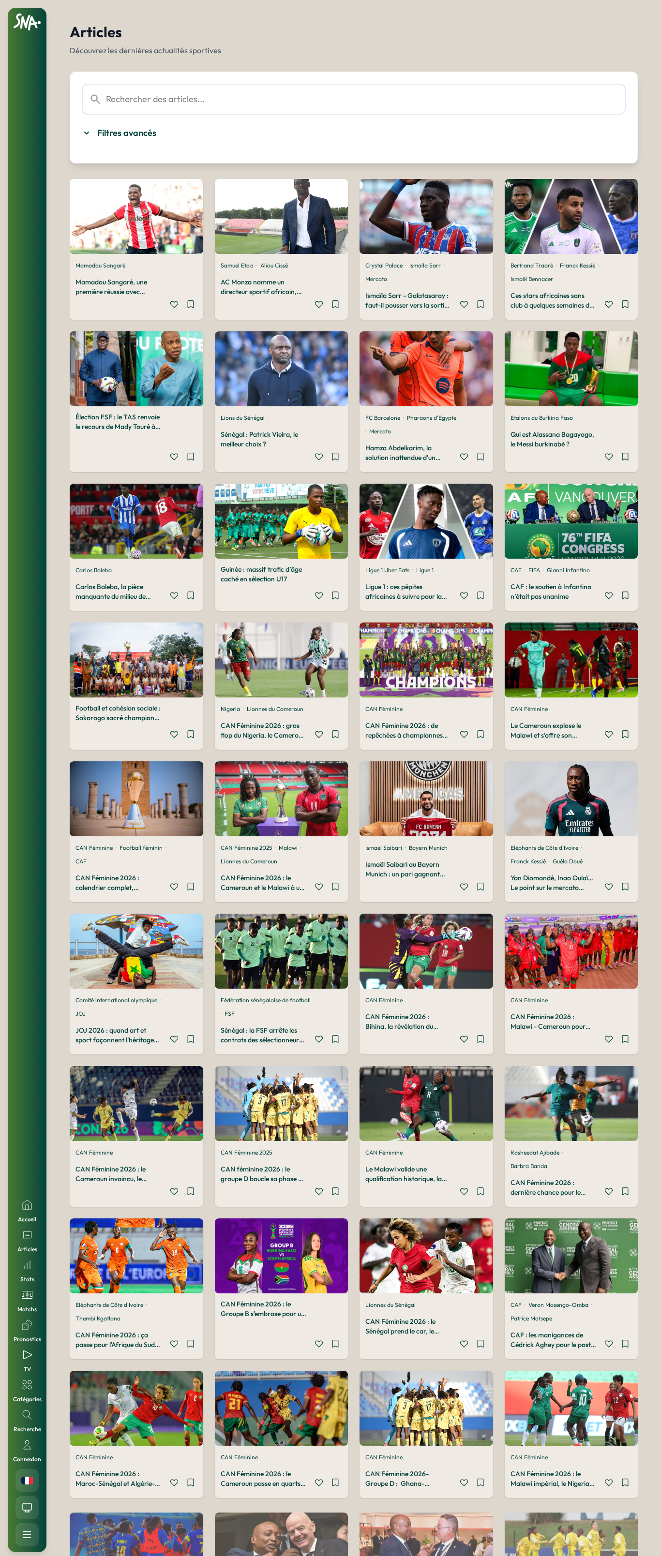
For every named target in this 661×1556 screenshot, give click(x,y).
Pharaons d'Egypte (431, 417)
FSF (230, 1013)
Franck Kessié (577, 265)
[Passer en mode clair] (27, 1507)
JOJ (80, 1013)
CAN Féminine (384, 708)
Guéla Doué (568, 861)
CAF (516, 570)
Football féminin (141, 847)
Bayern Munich (428, 847)
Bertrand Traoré (532, 265)
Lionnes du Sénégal (390, 1304)
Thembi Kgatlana (97, 1318)
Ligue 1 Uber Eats (387, 570)
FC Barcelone (382, 417)
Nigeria (230, 708)
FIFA (534, 570)
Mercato (376, 278)
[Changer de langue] (27, 1480)
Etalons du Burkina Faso (542, 417)
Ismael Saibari (383, 847)
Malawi (288, 847)
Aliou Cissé (274, 265)
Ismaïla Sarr (425, 265)
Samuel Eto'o (237, 265)
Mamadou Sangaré (100, 265)
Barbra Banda (529, 1166)
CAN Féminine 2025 (246, 847)
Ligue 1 (425, 570)
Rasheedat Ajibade (535, 1152)
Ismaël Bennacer (532, 278)
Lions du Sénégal (243, 417)
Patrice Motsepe (531, 1318)
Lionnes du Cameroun (275, 708)
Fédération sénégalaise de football (266, 1000)
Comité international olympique (116, 1000)
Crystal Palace (384, 265)
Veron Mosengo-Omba (558, 1304)
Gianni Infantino (568, 570)
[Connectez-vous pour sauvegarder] (190, 305)
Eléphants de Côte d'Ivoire (544, 847)
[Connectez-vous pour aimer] (174, 305)
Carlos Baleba (93, 570)
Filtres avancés (126, 132)
